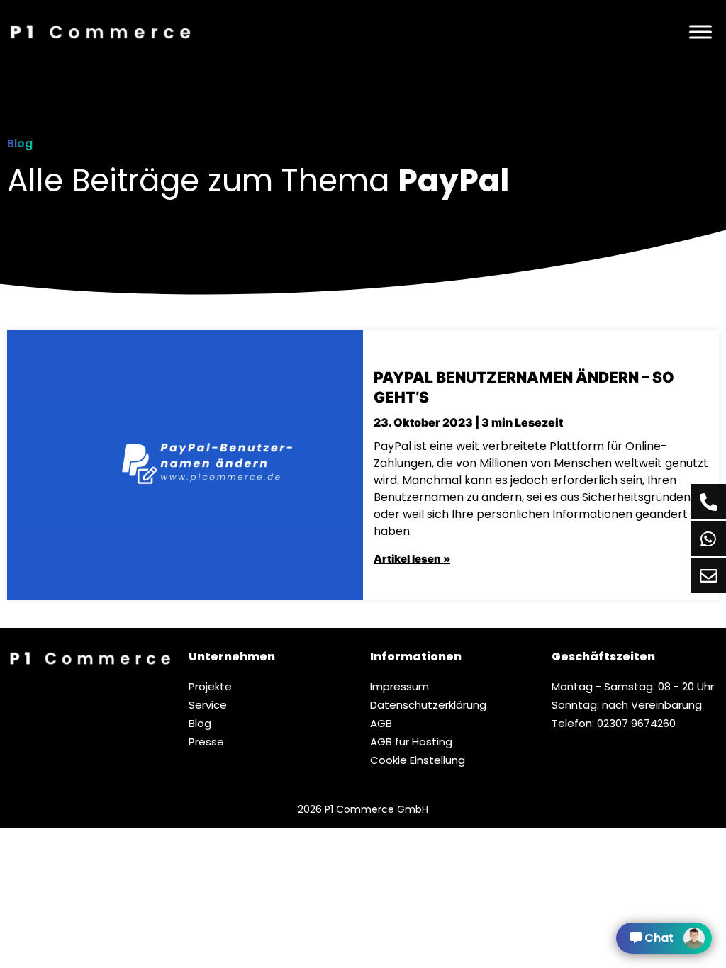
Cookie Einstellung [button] (417, 760)
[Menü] (700, 31)
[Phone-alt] (708, 501)
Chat (659, 938)
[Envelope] (708, 575)
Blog (20, 143)
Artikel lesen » (412, 558)
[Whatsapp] (708, 538)
